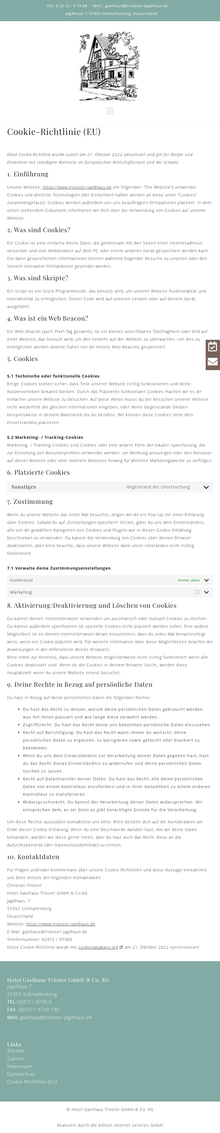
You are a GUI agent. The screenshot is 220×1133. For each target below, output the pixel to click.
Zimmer (16, 1051)
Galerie (15, 1058)
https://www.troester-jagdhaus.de (77, 187)
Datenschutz (21, 1074)
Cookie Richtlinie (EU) (32, 1082)
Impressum (20, 1066)
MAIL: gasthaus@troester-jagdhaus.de (130, 5)
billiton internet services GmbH (131, 1125)
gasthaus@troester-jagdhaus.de (56, 1017)
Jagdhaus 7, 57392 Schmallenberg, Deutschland (112, 13)
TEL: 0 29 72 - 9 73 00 (67, 5)
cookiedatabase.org (98, 947)
